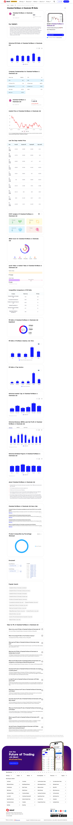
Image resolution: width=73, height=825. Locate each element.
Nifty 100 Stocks (40, 790)
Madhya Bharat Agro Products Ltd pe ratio (17, 610)
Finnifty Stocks (9, 787)
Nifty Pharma (9, 790)
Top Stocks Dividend (25, 793)
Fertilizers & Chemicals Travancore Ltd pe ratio (18, 599)
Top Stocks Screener (10, 802)
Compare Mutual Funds (41, 802)
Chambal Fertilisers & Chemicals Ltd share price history (19, 590)
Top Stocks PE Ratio (10, 793)
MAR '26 (38, 534)
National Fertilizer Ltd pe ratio (15, 613)
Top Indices (24, 781)
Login (59, 1)
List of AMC (9, 796)
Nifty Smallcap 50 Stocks (42, 784)
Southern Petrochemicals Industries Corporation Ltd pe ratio (20, 616)
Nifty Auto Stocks (40, 787)
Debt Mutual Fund (56, 796)
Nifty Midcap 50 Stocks (26, 784)
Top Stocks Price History (42, 793)
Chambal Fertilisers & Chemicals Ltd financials (18, 593)
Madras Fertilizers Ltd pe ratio (14, 619)
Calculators (55, 799)
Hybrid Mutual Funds (10, 799)
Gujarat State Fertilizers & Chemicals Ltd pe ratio (18, 605)
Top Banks (24, 802)
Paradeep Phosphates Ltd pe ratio (31, 602)
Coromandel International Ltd (13, 299)
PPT (35, 566)
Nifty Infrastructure (56, 790)
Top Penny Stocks (56, 793)
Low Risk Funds (40, 799)
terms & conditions (59, 37)
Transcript (32, 566)
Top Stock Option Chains (42, 781)
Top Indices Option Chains (57, 781)
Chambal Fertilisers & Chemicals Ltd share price (20, 133)
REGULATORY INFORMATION (62, 820)
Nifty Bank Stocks (56, 784)
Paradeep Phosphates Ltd (13, 305)
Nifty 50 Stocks (24, 790)
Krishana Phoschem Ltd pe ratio (32, 610)
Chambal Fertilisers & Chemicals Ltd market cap (18, 596)
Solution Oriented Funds (26, 799)
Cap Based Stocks (56, 802)
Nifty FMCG (55, 787)
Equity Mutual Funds (41, 796)
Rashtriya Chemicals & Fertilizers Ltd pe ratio (17, 608)
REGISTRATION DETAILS (48, 820)
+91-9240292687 (9, 815)
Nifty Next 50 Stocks (10, 784)
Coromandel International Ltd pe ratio (16, 602)
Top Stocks (9, 781)
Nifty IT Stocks (24, 787)
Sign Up (65, 1)
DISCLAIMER (55, 820)
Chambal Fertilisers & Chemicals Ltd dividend (17, 587)
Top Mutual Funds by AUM (26, 796)
